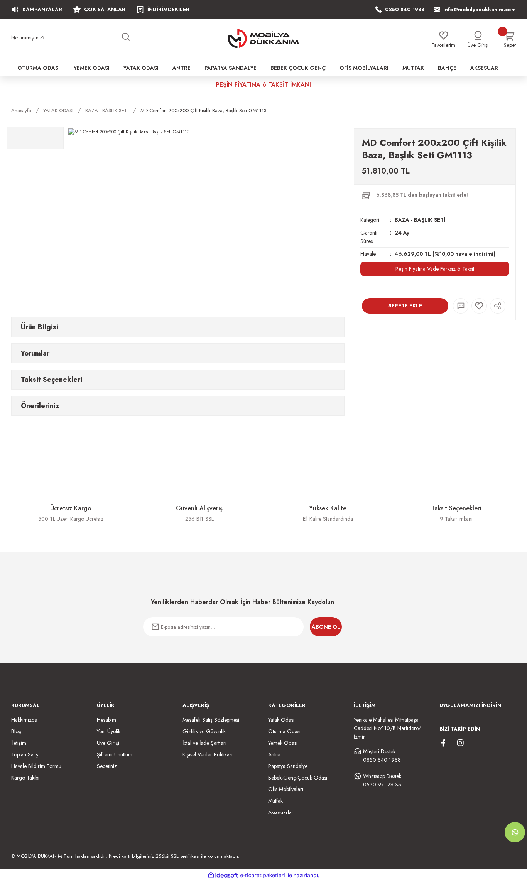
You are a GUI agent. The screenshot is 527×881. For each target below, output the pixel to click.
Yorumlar (35, 353)
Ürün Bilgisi (39, 327)
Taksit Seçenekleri (51, 380)
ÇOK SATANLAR (104, 9)
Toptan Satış (24, 754)
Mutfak (275, 801)
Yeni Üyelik (108, 731)
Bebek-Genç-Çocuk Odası (297, 777)
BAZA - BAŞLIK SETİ (420, 220)
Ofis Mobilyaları (285, 789)
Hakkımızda (24, 720)
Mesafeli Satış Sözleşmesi (210, 720)
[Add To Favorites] (479, 306)
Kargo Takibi (25, 777)
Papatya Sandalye (287, 766)
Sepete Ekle (405, 305)
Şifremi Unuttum (114, 754)
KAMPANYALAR (42, 9)
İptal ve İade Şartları (204, 743)
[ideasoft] (223, 875)
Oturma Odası (284, 731)
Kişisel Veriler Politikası (207, 754)
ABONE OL (326, 627)
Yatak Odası (281, 720)
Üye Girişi (108, 743)
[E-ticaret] (262, 875)
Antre (274, 754)
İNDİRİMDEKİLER (168, 9)
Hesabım (106, 720)
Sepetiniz (107, 766)
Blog (16, 731)
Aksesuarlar (281, 812)
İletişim (18, 743)
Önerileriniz (40, 406)
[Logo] (263, 38)
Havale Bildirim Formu (36, 766)
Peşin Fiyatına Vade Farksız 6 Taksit (434, 269)
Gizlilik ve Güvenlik (204, 731)
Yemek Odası (282, 743)
